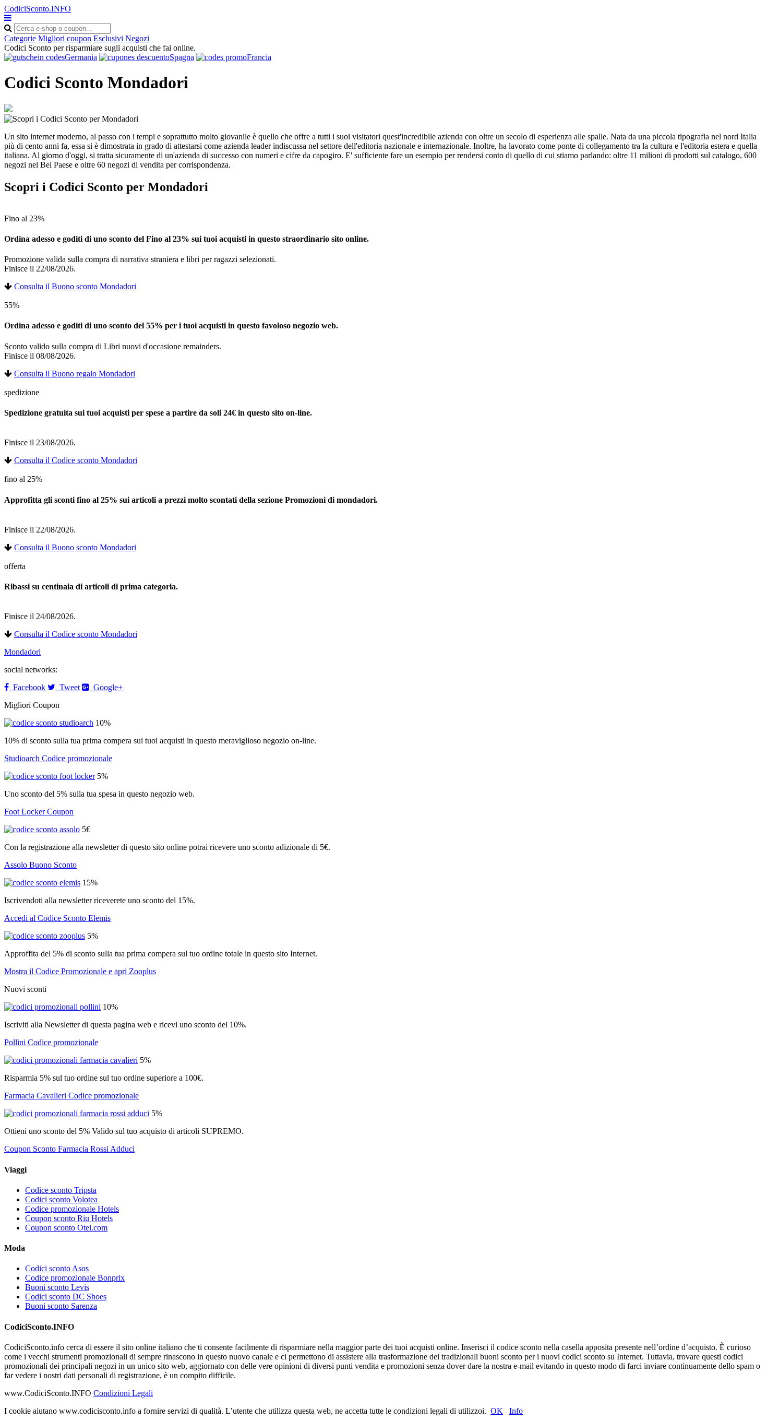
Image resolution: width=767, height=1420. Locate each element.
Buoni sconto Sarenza (61, 1305)
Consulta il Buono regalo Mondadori (74, 373)
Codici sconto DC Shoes (65, 1296)
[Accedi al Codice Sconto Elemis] (42, 882)
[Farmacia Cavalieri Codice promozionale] (71, 1060)
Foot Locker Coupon (39, 811)
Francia (259, 57)
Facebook (27, 687)
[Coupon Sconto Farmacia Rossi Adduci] (76, 1113)
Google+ (106, 687)
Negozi (137, 38)
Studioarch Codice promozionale (58, 758)
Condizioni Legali (123, 1393)
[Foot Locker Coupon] (49, 776)
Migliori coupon (64, 38)
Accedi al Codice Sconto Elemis (57, 918)
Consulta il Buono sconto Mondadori (75, 286)
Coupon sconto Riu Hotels (69, 1218)
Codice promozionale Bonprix (75, 1277)
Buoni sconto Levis (57, 1287)
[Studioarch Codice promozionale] (48, 722)
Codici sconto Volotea (61, 1199)
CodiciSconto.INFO (37, 8)
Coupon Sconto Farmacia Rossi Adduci (69, 1148)
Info (516, 1410)
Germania (81, 57)
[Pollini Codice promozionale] (52, 1006)
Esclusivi (108, 38)
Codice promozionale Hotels (72, 1208)
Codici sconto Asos (57, 1268)
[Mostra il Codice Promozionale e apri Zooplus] (44, 935)
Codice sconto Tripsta (61, 1190)
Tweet (67, 687)
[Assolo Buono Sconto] (42, 829)
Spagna (182, 57)
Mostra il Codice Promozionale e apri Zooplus (80, 971)
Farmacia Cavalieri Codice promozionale (71, 1095)
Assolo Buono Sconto (40, 864)
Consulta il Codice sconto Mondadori (75, 460)
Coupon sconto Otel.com (66, 1227)
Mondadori (22, 651)
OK (496, 1410)
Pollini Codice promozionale (51, 1042)
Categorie (20, 38)
